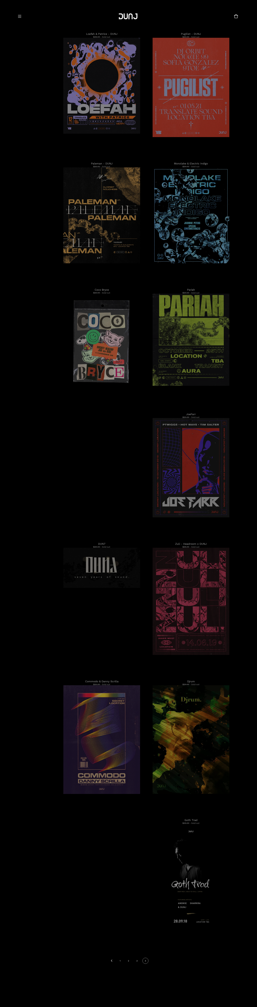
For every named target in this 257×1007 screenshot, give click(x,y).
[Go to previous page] (112, 961)
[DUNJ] (128, 16)
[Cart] (236, 18)
